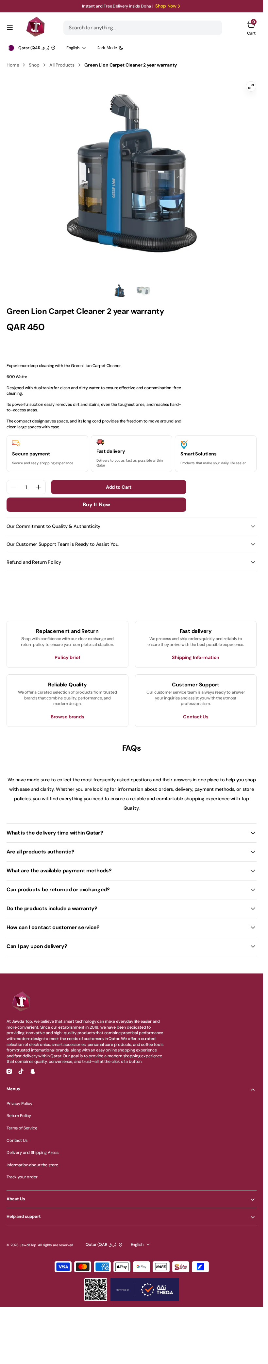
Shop (34, 65)
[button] (10, 28)
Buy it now (96, 500)
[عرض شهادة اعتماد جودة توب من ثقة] (144, 1285)
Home (13, 65)
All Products (62, 65)
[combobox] (142, 28)
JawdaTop (28, 1241)
